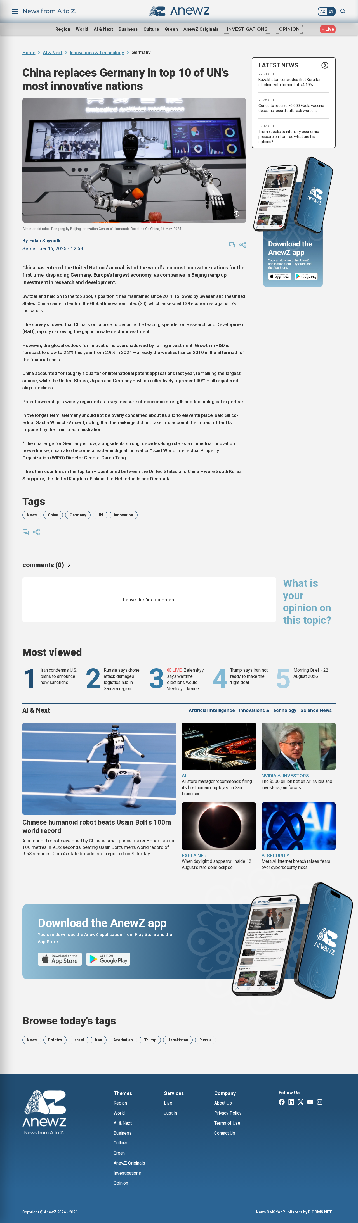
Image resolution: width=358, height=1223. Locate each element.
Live (168, 1103)
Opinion (289, 29)
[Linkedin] (291, 1102)
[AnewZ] (44, 1113)
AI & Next (103, 29)
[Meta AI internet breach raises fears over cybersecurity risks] (299, 826)
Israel (78, 1040)
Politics (55, 1040)
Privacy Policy (228, 1113)
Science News (316, 710)
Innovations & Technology (97, 52)
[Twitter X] (301, 1102)
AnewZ (50, 1212)
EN (331, 11)
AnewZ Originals (200, 29)
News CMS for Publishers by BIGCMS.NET (294, 1212)
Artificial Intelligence (212, 710)
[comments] (232, 244)
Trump (150, 1040)
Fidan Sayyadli (44, 240)
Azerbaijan (123, 1040)
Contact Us (224, 1133)
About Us (223, 1103)
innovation (123, 515)
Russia (205, 1040)
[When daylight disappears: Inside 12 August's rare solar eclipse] (219, 826)
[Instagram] (320, 1102)
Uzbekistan (178, 1040)
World (82, 29)
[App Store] (280, 276)
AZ (322, 11)
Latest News (278, 65)
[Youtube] (310, 1102)
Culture (151, 29)
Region (62, 29)
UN (100, 515)
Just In (170, 1113)
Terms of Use (227, 1123)
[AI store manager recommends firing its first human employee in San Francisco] (219, 746)
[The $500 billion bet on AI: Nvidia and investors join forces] (299, 746)
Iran (98, 1040)
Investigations (247, 29)
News (32, 515)
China (53, 515)
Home (28, 52)
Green (171, 29)
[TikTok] (329, 1102)
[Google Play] (307, 276)
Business (128, 29)
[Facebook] (282, 1102)
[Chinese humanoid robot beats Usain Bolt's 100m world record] (99, 769)
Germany (78, 515)
